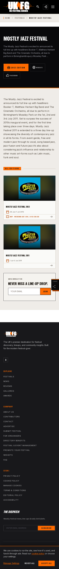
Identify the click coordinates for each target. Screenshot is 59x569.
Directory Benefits (14, 441)
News (6, 381)
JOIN (45, 291)
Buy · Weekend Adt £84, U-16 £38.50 (22, 216)
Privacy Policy (11, 476)
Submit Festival (12, 431)
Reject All (30, 563)
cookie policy (38, 553)
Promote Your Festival (16, 450)
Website (37, 67)
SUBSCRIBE (46, 528)
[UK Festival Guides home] (29, 334)
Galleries (8, 391)
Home (7, 18)
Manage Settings (11, 563)
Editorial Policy (12, 495)
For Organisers (12, 436)
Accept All (46, 563)
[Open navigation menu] (53, 6)
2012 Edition (16, 67)
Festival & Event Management (20, 445)
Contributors (11, 417)
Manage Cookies (12, 485)
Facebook (12, 75)
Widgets (8, 455)
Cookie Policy (11, 481)
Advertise (9, 426)
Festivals (20, 18)
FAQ (5, 460)
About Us (8, 412)
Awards (7, 396)
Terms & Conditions (14, 490)
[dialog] (29, 557)
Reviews (7, 386)
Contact (8, 421)
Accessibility (11, 500)
